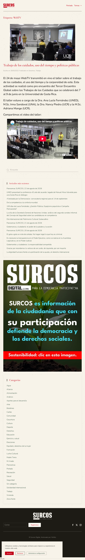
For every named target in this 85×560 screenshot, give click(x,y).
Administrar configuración (36, 553)
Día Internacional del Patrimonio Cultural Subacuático (27, 219)
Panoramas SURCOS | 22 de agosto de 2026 (24, 188)
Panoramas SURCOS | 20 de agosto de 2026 (24, 230)
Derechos (32, 71)
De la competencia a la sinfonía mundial (22, 202)
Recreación (11, 472)
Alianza (10, 389)
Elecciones (11, 442)
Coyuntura (11, 419)
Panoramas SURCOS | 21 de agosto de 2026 (24, 223)
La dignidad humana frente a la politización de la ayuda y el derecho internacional (38, 252)
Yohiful (53, 537)
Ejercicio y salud (13, 438)
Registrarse (35, 525)
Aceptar (9, 553)
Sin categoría (12, 484)
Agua (9, 385)
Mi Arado (10, 461)
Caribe (9, 412)
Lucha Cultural (12, 453)
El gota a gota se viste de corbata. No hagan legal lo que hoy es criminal (34, 234)
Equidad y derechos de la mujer (19, 446)
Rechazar (20, 553)
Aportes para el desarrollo (17, 400)
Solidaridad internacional (16, 487)
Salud (9, 476)
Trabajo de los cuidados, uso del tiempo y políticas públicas (41, 65)
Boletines (10, 408)
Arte (8, 404)
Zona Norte (11, 499)
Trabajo (38, 71)
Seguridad (10, 480)
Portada (69, 5)
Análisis (10, 397)
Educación (10, 435)
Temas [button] (76, 5)
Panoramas (11, 465)
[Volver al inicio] (8, 5)
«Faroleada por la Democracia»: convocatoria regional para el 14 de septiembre (37, 199)
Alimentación (12, 393)
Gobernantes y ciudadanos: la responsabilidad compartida (29, 244)
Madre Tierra (11, 457)
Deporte (10, 427)
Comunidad (11, 416)
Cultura (9, 423)
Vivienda (10, 495)
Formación (11, 450)
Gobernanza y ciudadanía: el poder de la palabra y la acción (29, 227)
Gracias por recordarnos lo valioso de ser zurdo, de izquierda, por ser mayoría (36, 248)
